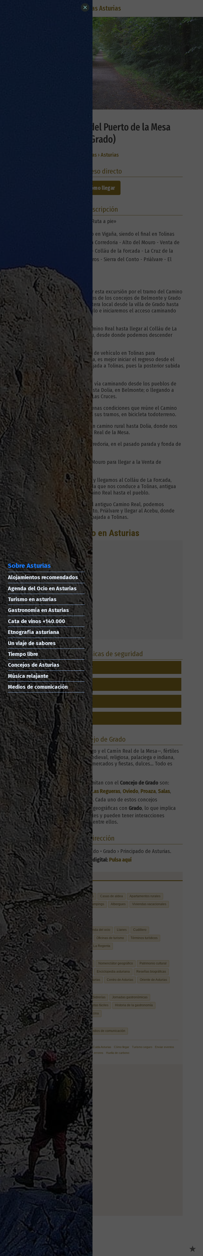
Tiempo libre (23, 654)
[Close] (85, 7)
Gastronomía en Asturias (38, 610)
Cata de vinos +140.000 (36, 621)
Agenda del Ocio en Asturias (42, 588)
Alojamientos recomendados (43, 577)
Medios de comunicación (38, 687)
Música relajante (28, 676)
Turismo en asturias (32, 599)
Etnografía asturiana (33, 632)
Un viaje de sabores (32, 643)
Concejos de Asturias (33, 665)
